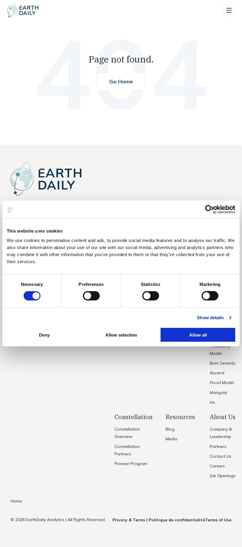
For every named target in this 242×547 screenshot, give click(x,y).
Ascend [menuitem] (217, 372)
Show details (210, 317)
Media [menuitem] (171, 438)
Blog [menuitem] (170, 429)
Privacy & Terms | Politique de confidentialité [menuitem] (158, 520)
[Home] (22, 10)
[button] (229, 10)
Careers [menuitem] (217, 466)
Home (16, 501)
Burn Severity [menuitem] (222, 363)
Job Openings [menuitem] (223, 475)
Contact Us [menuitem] (220, 456)
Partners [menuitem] (218, 446)
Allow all (198, 334)
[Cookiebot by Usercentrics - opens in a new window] (209, 209)
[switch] (91, 296)
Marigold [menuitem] (218, 392)
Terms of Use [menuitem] (218, 520)
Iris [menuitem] (212, 402)
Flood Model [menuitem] (222, 382)
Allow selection (121, 334)
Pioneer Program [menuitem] (131, 463)
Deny (44, 334)
